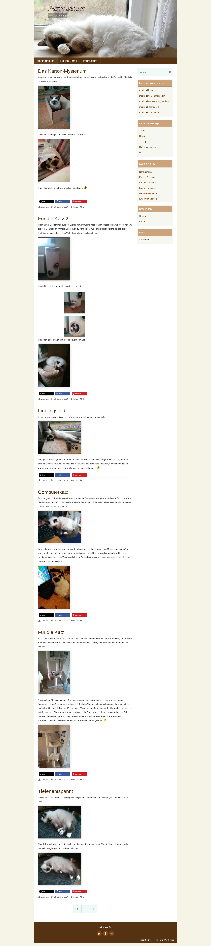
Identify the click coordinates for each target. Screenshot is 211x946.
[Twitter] (99, 933)
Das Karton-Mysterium (62, 71)
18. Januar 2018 (61, 399)
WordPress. (169, 940)
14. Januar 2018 (61, 897)
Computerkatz (53, 492)
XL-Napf (143, 141)
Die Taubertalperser (148, 193)
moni (141, 90)
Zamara (45, 207)
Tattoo (142, 130)
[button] (46, 201)
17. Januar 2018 (61, 480)
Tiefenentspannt (55, 791)
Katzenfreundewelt (148, 199)
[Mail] (111, 933)
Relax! (142, 152)
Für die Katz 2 (53, 218)
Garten (142, 216)
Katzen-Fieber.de (147, 188)
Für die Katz (51, 632)
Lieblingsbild (51, 410)
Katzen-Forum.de (147, 182)
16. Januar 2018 (61, 621)
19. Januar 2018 (61, 207)
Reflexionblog (145, 172)
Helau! (150, 90)
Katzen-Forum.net (147, 177)
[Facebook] (105, 933)
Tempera (157, 940)
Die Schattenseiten (156, 96)
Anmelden (144, 239)
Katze (75, 207)
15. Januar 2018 (61, 780)
